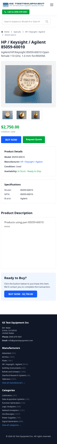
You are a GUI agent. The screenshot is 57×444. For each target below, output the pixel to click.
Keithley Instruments (14, 368)
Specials (17, 32)
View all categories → (11, 425)
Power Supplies (11, 417)
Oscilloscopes (11, 414)
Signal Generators (12, 421)
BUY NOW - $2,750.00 (20, 294)
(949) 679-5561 (15, 337)
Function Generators (13, 403)
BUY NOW (11, 139)
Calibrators (9, 395)
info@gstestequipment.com (20, 340)
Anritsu (8, 357)
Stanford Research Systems (16, 375)
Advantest (9, 353)
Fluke (7, 360)
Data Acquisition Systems (15, 399)
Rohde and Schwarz (14, 371)
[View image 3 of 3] (35, 115)
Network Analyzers (13, 410)
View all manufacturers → (13, 382)
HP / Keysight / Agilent (35, 32)
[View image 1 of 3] (7, 115)
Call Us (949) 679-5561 (17, 12)
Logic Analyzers (11, 406)
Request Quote (34, 139)
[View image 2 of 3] (21, 115)
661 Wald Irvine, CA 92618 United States (9, 330)
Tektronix (9, 379)
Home (6, 32)
